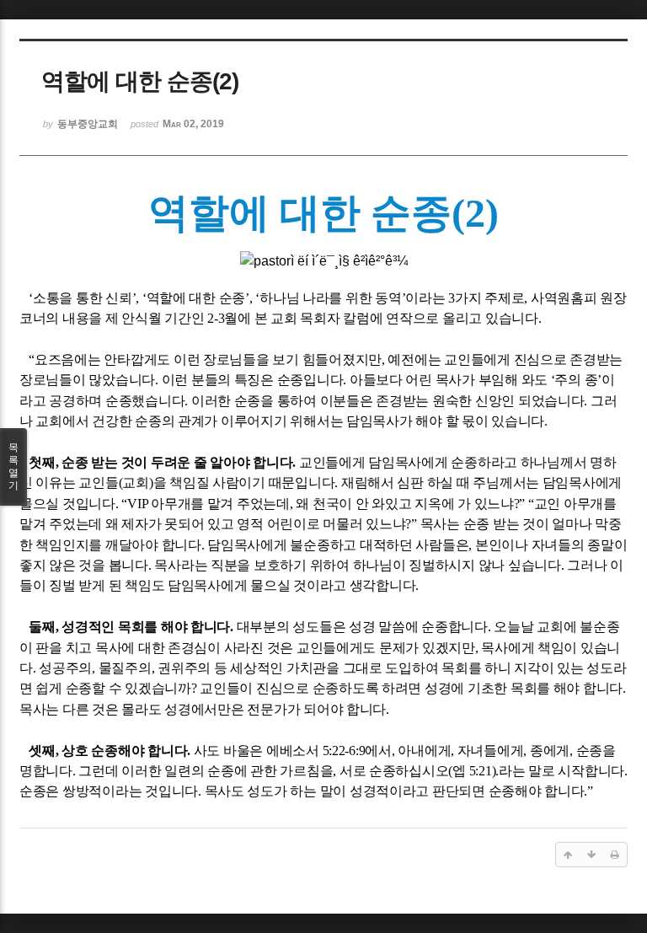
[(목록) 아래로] (591, 854)
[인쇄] (615, 854)
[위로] (568, 854)
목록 (13, 466)
